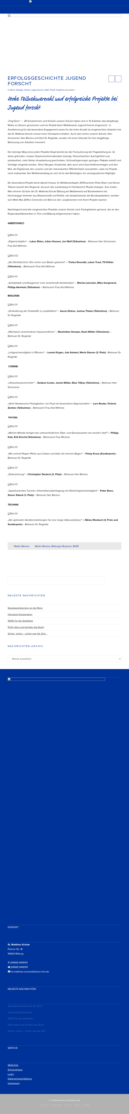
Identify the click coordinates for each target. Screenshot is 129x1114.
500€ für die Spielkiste (20, 620)
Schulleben (56, 1105)
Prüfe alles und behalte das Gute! (26, 627)
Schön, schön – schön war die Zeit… (27, 633)
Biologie (19, 90)
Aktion (12, 90)
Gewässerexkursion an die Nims (25, 608)
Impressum (14, 1083)
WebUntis (13, 1065)
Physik (52, 90)
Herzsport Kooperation (20, 614)
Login (11, 1074)
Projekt (59, 90)
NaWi (46, 90)
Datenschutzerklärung (20, 1078)
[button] (64, 11)
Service (67, 1105)
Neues (77, 1105)
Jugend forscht (37, 90)
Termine (86, 1105)
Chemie (27, 90)
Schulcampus (15, 1069)
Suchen (114, 581)
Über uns (43, 1105)
